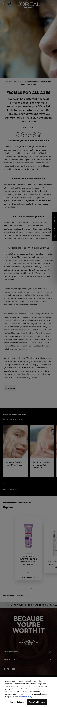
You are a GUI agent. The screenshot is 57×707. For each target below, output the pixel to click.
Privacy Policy (26, 697)
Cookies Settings (16, 702)
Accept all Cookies (37, 702)
